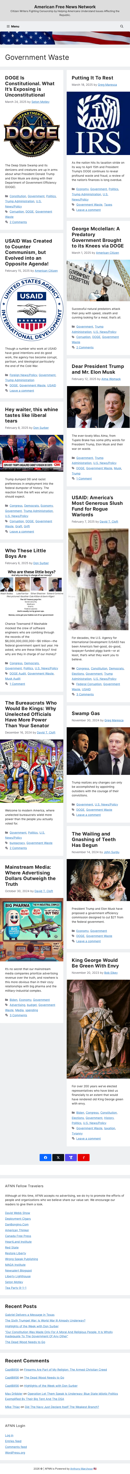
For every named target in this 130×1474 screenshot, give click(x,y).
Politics (51, 196)
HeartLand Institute (18, 1241)
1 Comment (84, 478)
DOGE (30, 211)
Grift (27, 526)
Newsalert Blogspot (18, 1270)
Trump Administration (19, 201)
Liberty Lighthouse (18, 1276)
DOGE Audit (18, 673)
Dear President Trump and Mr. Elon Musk (98, 369)
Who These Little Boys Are (25, 553)
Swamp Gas (86, 713)
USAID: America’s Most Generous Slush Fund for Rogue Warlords (97, 506)
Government (36, 196)
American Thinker (17, 1230)
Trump (76, 473)
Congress (16, 505)
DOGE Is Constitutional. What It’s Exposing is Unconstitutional (30, 86)
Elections (78, 673)
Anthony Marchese (81, 1468)
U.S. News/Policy (104, 332)
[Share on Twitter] (58, 1157)
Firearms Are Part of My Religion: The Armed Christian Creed (65, 1369)
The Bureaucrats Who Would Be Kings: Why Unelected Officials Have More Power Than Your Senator (31, 714)
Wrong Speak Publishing (21, 1259)
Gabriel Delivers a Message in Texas (30, 1314)
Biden (13, 1000)
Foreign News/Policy (23, 375)
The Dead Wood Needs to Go (25, 1342)
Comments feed (16, 1447)
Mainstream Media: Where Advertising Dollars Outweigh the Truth (30, 875)
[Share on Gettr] (84, 1157)
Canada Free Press (18, 1236)
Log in (9, 1435)
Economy (82, 189)
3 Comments (85, 694)
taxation (109, 1128)
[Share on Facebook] (45, 1157)
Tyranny (77, 1133)
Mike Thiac (12, 1407)
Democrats (31, 505)
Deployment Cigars (18, 1218)
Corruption (17, 211)
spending (31, 1010)
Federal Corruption (89, 684)
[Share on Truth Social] (71, 1157)
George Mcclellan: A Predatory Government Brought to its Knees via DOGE (98, 237)
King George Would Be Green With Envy (95, 963)
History (109, 1118)
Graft (18, 526)
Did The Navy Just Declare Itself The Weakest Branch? (62, 1407)
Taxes (108, 204)
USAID (51, 385)
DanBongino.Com (17, 1224)
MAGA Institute (15, 1264)
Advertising (17, 1005)
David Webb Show (17, 1213)
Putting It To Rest (92, 78)
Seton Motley (14, 1282)
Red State (12, 1247)
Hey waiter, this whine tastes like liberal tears (31, 415)
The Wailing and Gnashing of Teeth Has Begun (94, 839)
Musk (117, 468)
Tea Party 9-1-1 (15, 1288)
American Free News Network (65, 6)
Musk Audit (12, 678)
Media (19, 1010)
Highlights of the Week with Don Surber (32, 1326)
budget (32, 1005)
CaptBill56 (12, 1369)
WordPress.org (15, 1452)
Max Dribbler (14, 1393)
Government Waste (89, 204)
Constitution (18, 196)
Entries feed (13, 1441)
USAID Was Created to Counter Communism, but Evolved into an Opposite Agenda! (28, 252)
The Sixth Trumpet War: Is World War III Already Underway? (45, 1320)
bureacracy (17, 843)
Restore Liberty (15, 1253)
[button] (122, 26)
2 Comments (18, 222)
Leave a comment (88, 210)
